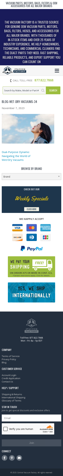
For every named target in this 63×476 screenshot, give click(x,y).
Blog (4, 362)
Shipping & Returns (12, 394)
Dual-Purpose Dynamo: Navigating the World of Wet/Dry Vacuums (16, 156)
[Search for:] (24, 90)
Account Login (9, 375)
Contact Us (7, 381)
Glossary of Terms (11, 400)
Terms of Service (11, 356)
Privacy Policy (9, 359)
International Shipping (13, 397)
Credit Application (11, 378)
